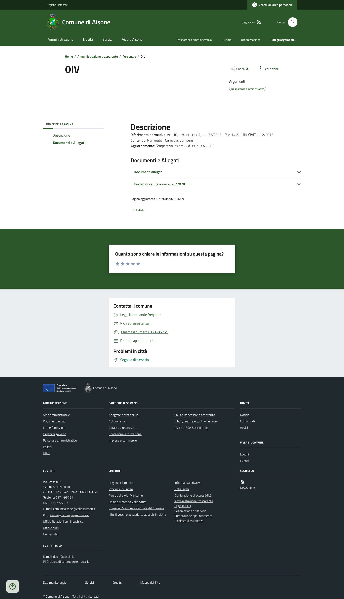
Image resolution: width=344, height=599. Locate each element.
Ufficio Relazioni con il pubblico (63, 521)
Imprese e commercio (123, 440)
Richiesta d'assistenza (188, 520)
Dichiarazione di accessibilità (192, 495)
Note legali (181, 489)
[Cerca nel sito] (291, 22)
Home (69, 56)
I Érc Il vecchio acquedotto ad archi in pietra (137, 514)
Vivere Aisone (132, 39)
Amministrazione (60, 39)
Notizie (244, 414)
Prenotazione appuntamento (193, 515)
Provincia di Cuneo (121, 489)
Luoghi (244, 454)
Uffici (46, 453)
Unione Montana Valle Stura (127, 501)
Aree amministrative (56, 414)
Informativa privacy (187, 482)
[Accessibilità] (12, 586)
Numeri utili (50, 534)
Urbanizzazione (251, 39)
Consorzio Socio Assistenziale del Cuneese (136, 508)
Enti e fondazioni (54, 427)
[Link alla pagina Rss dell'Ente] (242, 481)
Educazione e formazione (125, 434)
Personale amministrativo (60, 440)
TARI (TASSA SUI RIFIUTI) (191, 427)
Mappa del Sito (150, 582)
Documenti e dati (54, 421)
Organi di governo (54, 434)
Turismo (226, 39)
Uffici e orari (51, 527)
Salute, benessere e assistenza (194, 414)
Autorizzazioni (118, 421)
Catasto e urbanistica (123, 427)
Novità (88, 39)
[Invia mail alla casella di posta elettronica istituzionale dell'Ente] (74, 509)
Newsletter (247, 487)
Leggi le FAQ (182, 506)
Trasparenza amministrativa (194, 39)
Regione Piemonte (57, 5)
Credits (117, 582)
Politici (47, 446)
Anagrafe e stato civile (123, 414)
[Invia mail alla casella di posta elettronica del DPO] (63, 556)
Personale (129, 56)
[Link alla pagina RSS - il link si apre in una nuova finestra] (259, 22)
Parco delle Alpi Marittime (126, 495)
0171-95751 (64, 497)
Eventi (244, 460)
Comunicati (247, 421)
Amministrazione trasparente (97, 56)
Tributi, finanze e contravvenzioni (196, 421)
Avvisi (244, 427)
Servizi (107, 39)
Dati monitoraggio (54, 582)
